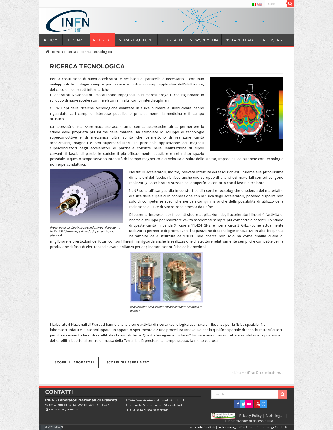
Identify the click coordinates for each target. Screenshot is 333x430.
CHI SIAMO (71, 40)
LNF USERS (243, 40)
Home (55, 52)
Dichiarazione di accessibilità (249, 421)
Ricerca (70, 52)
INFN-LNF (59, 427)
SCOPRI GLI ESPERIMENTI (128, 362)
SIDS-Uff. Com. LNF (249, 427)
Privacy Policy (250, 415)
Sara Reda (209, 427)
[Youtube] (256, 404)
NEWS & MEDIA (184, 40)
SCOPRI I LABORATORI (74, 362)
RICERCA (94, 40)
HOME (53, 40)
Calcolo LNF (281, 427)
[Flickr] (249, 404)
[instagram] (262, 404)
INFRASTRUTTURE (123, 40)
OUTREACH (154, 40)
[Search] (290, 3)
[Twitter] (242, 404)
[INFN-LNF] (67, 20)
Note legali (275, 415)
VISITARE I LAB (213, 40)
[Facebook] (236, 404)
